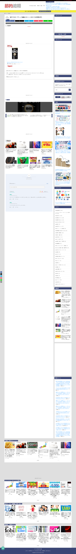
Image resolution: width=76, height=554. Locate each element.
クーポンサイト (60, 258)
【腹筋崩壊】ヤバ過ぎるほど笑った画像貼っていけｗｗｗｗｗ (56, 7)
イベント (59, 279)
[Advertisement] (29, 35)
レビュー (59, 260)
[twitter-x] (65, 0)
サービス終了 (60, 239)
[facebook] (64, 0)
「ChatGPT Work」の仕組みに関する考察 (52, 6)
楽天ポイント (60, 226)
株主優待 (59, 269)
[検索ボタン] (44, 5)
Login (47, 183)
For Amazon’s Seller (38, 550)
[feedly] (68, 0)
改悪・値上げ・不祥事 (61, 241)
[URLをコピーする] (1, 282)
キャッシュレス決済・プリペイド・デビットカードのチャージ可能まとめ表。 (63, 203)
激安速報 (8, 19)
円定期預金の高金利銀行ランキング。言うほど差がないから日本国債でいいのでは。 (63, 170)
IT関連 (59, 277)
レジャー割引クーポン (61, 264)
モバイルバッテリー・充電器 (62, 245)
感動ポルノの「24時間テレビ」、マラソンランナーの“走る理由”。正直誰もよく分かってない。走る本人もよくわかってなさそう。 (63, 393)
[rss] (69, 0)
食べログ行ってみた (60, 284)
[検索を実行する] (70, 90)
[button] (10, 21)
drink (58, 273)
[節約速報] (12, 5)
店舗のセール (60, 217)
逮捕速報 (59, 243)
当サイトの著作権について (30, 550)
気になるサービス (60, 271)
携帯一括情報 (60, 232)
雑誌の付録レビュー (60, 256)
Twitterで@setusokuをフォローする (44, 11)
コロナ (59, 254)
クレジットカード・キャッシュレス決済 (63, 213)
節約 (58, 275)
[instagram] (67, 0)
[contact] (71, 0)
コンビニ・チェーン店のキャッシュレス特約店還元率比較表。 (63, 113)
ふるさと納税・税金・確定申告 (63, 247)
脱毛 (58, 262)
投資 (58, 224)
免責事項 (43, 550)
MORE (38, 460)
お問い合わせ (48, 550)
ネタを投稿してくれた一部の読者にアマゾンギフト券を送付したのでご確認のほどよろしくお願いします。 (63, 424)
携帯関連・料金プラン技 (62, 230)
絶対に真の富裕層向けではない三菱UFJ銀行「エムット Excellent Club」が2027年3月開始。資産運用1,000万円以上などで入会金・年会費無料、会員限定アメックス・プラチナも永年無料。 (63, 383)
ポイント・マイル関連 (61, 228)
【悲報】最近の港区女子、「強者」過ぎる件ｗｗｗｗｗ (55, 10)
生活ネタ (59, 215)
